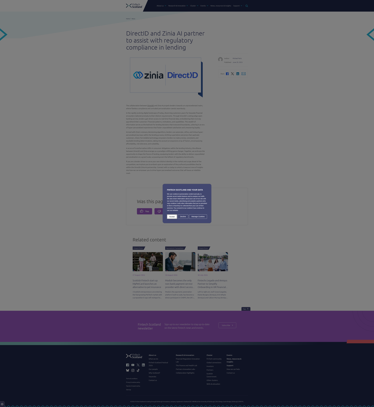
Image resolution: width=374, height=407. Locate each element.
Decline (183, 217)
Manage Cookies (198, 217)
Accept (172, 217)
